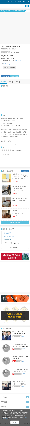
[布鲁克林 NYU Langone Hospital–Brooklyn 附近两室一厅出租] (6, 178)
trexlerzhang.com (7, 64)
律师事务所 (21, 10)
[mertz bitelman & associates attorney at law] (6, 361)
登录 (24, 2)
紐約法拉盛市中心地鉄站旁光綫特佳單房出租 (20, 187)
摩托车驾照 (7, 233)
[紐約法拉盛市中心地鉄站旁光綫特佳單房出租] (6, 190)
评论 (24, 336)
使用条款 (7, 419)
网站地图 (10, 2)
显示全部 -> (15, 144)
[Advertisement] (15, 28)
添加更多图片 (15, 76)
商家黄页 (8, 10)
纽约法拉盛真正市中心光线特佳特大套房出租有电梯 (20, 199)
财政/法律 (15, 10)
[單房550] (6, 214)
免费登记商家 (6, 76)
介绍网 (2, 10)
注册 (28, 2)
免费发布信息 (17, 2)
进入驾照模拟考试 (15, 247)
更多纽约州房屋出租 (15, 223)
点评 (11, 82)
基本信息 (3, 82)
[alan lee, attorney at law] (6, 348)
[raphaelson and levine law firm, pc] (6, 336)
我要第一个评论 (15, 52)
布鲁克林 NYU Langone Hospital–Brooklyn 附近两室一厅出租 (20, 175)
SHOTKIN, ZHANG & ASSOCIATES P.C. (20, 370)
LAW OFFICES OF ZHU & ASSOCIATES (19, 383)
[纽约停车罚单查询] (15, 298)
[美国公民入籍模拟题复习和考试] (15, 256)
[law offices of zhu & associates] (6, 386)
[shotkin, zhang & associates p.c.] (6, 373)
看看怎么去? (18, 60)
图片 (18, 82)
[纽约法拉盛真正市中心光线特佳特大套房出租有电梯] (6, 202)
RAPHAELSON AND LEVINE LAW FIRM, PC (19, 333)
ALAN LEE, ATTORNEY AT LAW (20, 345)
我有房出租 (25, 171)
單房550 (14, 210)
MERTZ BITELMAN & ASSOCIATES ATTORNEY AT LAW (20, 358)
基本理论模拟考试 (9, 236)
